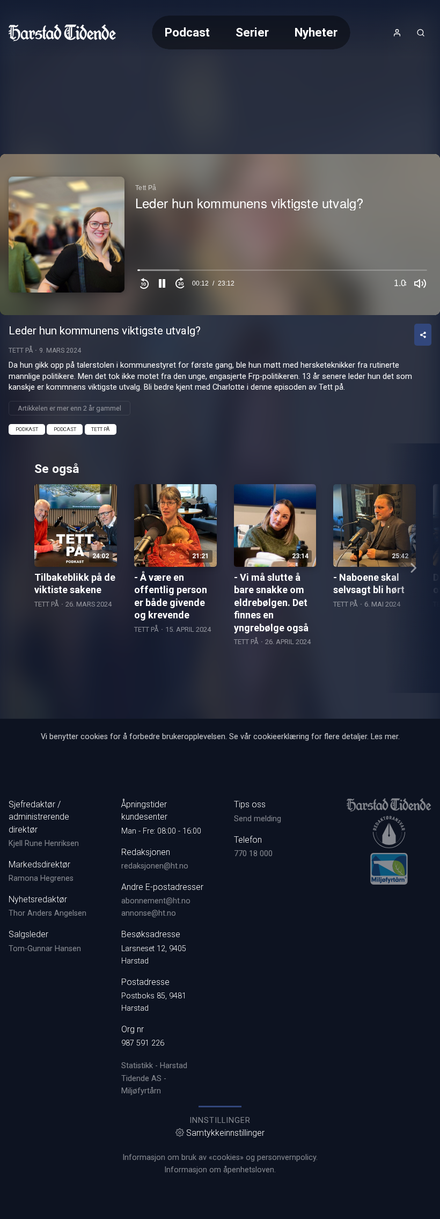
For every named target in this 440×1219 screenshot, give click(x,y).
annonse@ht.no (148, 913)
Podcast (187, 32)
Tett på (100, 429)
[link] (62, 33)
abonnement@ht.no (155, 901)
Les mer (384, 736)
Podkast (27, 429)
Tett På (21, 350)
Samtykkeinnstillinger (225, 1133)
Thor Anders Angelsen (47, 913)
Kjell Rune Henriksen (44, 843)
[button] (162, 283)
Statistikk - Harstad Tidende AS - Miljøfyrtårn (154, 1078)
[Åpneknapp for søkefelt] (420, 32)
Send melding (257, 818)
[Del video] (422, 335)
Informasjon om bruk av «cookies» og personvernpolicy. (220, 1157)
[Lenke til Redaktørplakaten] (389, 832)
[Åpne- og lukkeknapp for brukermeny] (397, 32)
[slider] (282, 272)
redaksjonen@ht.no (154, 866)
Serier (252, 32)
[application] (220, 234)
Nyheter (316, 32)
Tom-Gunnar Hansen (45, 948)
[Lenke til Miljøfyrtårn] (389, 868)
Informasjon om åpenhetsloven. (220, 1169)
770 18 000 (253, 853)
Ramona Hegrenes (41, 878)
